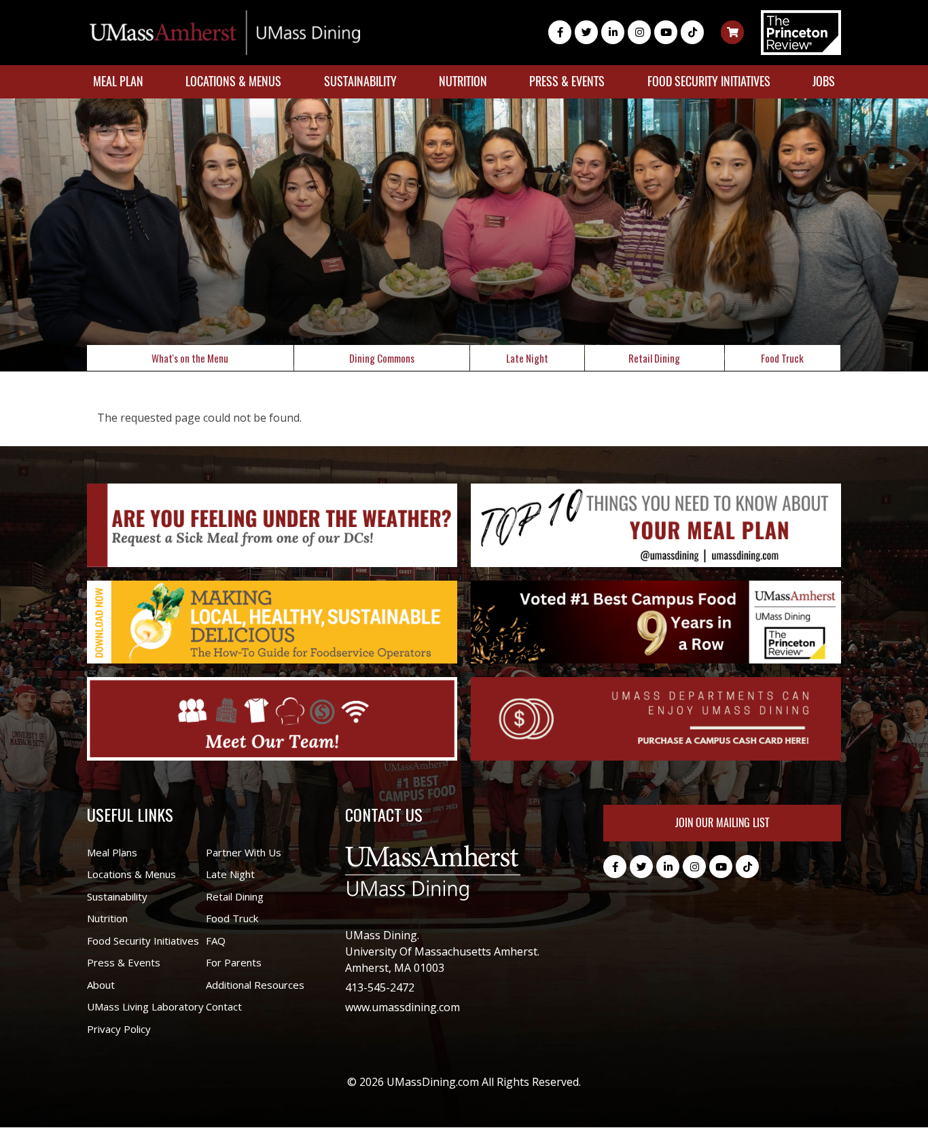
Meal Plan (118, 81)
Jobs (824, 81)
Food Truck (782, 357)
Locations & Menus (233, 81)
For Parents (234, 962)
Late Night (527, 357)
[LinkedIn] (612, 32)
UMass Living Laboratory (145, 1006)
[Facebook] (559, 32)
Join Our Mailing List (722, 823)
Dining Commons (381, 357)
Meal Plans (112, 852)
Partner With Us (243, 852)
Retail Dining (654, 357)
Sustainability (360, 81)
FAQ (216, 940)
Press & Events (567, 81)
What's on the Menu (189, 357)
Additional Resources (255, 984)
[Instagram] (639, 32)
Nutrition (463, 81)
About (101, 984)
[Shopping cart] (732, 32)
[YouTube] (665, 32)
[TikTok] (692, 32)
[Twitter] (586, 32)
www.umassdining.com (402, 1007)
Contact (224, 1006)
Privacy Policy (119, 1029)
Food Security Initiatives (708, 81)
